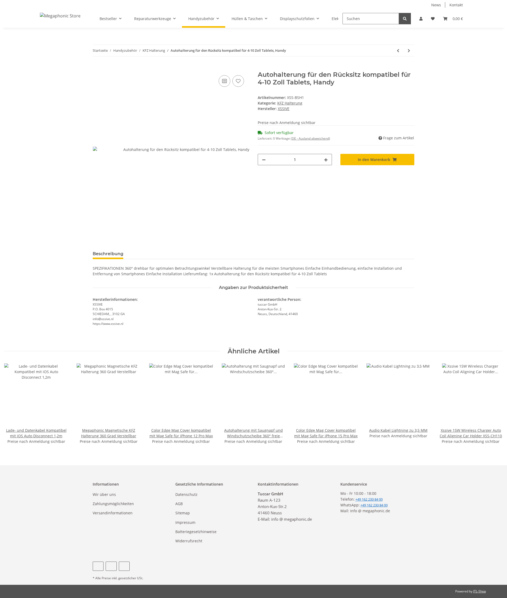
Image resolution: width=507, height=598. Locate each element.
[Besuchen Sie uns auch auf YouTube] (111, 566)
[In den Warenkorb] (97, 68)
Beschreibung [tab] (108, 253)
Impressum (185, 522)
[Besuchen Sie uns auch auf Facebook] (98, 566)
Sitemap (182, 512)
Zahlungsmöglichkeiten (113, 503)
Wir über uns (104, 494)
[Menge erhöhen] (326, 159)
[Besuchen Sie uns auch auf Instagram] (124, 566)
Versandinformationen (113, 512)
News (436, 4)
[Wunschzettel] (433, 19)
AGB (179, 503)
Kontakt (456, 4)
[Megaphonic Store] (60, 16)
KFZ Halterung (289, 103)
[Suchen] (405, 18)
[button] (421, 19)
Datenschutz (186, 494)
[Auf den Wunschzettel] (238, 81)
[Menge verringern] (264, 159)
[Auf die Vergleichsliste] (224, 81)
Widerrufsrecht (188, 540)
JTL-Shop (479, 591)
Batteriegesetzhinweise (196, 531)
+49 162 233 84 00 (374, 505)
